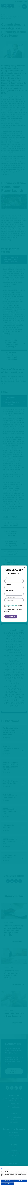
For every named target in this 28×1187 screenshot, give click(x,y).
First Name (8, 578)
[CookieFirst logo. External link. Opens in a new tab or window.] (1, 1168)
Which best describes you (12, 597)
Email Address (9, 590)
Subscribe (9, 616)
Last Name (8, 584)
